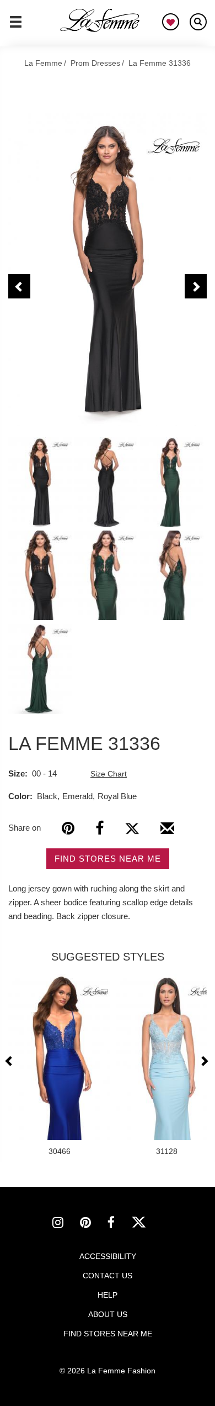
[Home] (100, 20)
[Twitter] (132, 828)
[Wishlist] (170, 21)
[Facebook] (99, 828)
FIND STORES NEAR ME (108, 858)
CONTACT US (107, 1275)
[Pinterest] (68, 828)
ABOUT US (107, 1314)
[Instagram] (66, 1224)
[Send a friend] (167, 832)
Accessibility (107, 1256)
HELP (107, 1294)
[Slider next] (204, 1060)
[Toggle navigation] (15, 26)
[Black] (107, 269)
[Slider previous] (10, 1060)
